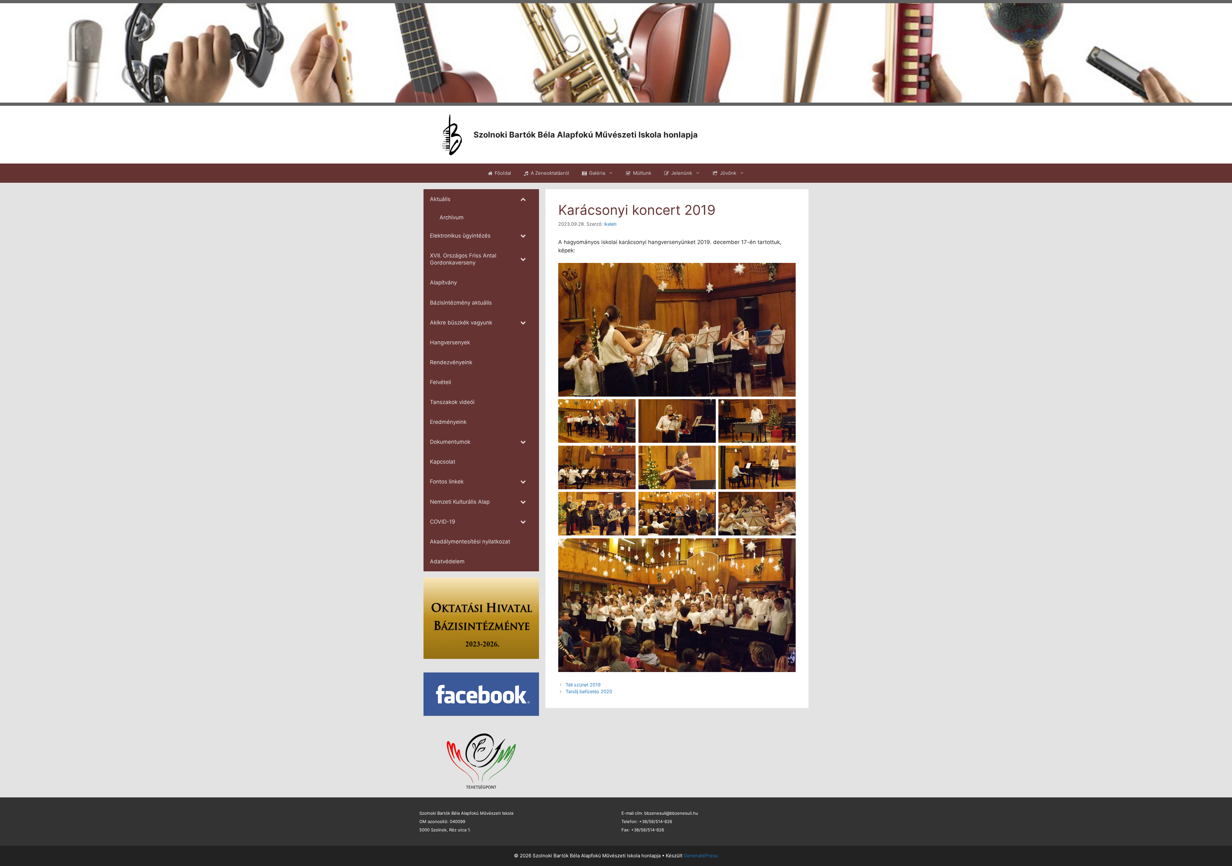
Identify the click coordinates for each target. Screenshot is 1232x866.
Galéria (597, 173)
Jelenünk (681, 173)
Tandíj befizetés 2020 (589, 691)
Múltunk (642, 173)
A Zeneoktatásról (550, 173)
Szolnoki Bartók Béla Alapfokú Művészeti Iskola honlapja (586, 134)
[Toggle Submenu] (523, 199)
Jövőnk (728, 173)
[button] (10, 53)
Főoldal (503, 173)
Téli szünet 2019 (583, 684)
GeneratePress (701, 856)
